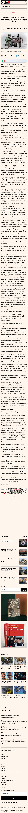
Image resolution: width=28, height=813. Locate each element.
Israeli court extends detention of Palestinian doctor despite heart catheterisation (13, 734)
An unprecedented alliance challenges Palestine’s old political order (9, 560)
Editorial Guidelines (5, 776)
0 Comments (9, 28)
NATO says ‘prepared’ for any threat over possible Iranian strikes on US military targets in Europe (19, 696)
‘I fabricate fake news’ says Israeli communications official (10, 716)
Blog (2, 764)
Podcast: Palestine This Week (8, 774)
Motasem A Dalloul (10, 55)
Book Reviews (4, 761)
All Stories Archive (5, 787)
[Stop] (4, 61)
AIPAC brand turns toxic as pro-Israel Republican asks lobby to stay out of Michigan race (13, 741)
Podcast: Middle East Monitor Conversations (11, 772)
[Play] (2, 61)
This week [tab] (7, 710)
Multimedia (3, 770)
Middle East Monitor (15, 489)
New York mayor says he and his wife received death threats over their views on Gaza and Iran (20, 682)
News (2, 714)
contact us (22, 493)
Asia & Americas (4, 756)
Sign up (24, 590)
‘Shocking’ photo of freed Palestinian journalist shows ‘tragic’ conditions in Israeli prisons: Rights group (6, 682)
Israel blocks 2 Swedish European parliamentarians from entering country (9, 579)
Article (2, 720)
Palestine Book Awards (6, 780)
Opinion (13, 13)
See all (25, 536)
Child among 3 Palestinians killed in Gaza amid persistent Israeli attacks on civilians (9, 569)
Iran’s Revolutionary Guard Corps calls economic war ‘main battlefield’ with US (9, 551)
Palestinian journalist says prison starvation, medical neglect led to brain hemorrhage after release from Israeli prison (20, 667)
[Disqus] (14, 515)
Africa (2, 754)
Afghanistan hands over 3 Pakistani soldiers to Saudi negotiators (6, 667)
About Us (3, 778)
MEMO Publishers (5, 786)
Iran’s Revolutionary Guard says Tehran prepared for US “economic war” (6, 696)
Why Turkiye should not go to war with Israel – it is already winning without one (14, 728)
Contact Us (3, 782)
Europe (2, 760)
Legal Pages (3, 808)
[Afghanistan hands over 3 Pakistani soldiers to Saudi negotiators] (7, 661)
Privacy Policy (4, 784)
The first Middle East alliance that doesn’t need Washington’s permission (14, 722)
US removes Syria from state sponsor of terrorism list (8, 540)
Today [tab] (2, 710)
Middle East (3, 758)
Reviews (3, 768)
